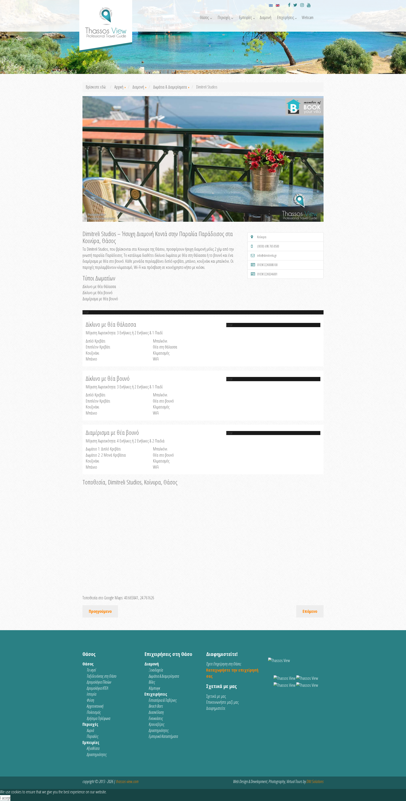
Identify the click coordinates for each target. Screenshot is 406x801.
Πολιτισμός (94, 712)
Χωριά (90, 730)
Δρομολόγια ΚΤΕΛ (97, 688)
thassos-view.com (127, 781)
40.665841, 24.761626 (139, 598)
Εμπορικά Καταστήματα (163, 736)
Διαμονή (265, 17)
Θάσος (204, 17)
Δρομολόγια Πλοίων (99, 682)
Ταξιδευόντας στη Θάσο (101, 676)
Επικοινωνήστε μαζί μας (222, 702)
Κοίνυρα (261, 237)
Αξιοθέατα (93, 748)
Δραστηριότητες (97, 754)
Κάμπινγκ (154, 688)
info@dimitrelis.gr (267, 255)
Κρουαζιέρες (156, 724)
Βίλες (152, 682)
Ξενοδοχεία (156, 670)
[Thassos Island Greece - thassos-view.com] (105, 20)
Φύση (90, 700)
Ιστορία (91, 694)
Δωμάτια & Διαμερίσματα (164, 676)
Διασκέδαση (156, 712)
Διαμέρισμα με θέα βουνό (100, 299)
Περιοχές (224, 17)
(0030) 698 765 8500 (268, 246)
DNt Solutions (315, 781)
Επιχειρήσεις (285, 17)
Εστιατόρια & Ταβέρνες (163, 700)
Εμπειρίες (245, 17)
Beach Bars (156, 706)
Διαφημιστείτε (215, 708)
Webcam (307, 17)
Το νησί (91, 670)
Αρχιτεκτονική (95, 706)
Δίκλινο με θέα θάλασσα (99, 286)
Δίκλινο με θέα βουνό (97, 292)
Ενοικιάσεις (156, 718)
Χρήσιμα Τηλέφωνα (98, 718)
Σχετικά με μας (216, 696)
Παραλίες (92, 736)
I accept (5, 798)
